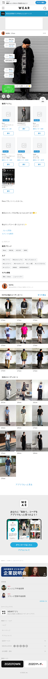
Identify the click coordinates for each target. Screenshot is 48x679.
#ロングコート (7, 263)
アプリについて (24, 550)
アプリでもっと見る (24, 485)
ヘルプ (4, 625)
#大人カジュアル (17, 259)
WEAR (3, 560)
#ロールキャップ (19, 263)
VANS (25, 250)
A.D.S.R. (18, 250)
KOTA (8, 560)
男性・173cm (7, 276)
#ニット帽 (29, 263)
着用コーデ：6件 (7, 129)
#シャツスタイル (40, 263)
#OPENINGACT (24, 267)
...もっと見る (6, 230)
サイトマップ (6, 630)
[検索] (45, 8)
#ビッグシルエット (30, 259)
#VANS (15, 267)
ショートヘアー (17, 276)
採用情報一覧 (43, 601)
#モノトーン (6, 259)
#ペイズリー (6, 267)
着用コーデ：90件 (38, 129)
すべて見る (42, 295)
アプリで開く (41, 2)
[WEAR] (24, 8)
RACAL (11, 250)
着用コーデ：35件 (7, 160)
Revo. (4, 250)
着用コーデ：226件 (22, 160)
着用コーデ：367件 (38, 160)
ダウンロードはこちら (24, 545)
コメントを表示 (7, 234)
